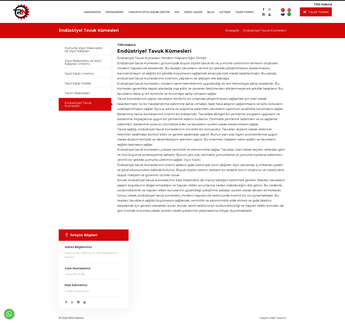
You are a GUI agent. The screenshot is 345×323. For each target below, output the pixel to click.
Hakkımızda (92, 12)
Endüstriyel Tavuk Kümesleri (78, 104)
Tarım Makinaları (77, 93)
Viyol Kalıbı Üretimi (79, 73)
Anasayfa (232, 30)
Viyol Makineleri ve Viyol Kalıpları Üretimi (83, 62)
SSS (176, 12)
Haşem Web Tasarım (273, 317)
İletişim (224, 12)
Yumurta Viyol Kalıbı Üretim (149, 12)
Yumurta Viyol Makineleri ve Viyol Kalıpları (84, 49)
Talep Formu (244, 12)
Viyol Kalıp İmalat (78, 83)
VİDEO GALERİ (193, 12)
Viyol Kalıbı (192, 160)
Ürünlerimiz (114, 12)
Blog (211, 12)
